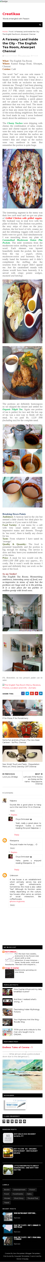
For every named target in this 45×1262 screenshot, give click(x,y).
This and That (33, 1198)
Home (5, 32)
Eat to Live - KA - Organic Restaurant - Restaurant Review (26, 1151)
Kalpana (13, 801)
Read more (17, 1218)
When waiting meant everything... (25, 1213)
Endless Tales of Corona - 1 (17, 1047)
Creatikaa (11, 14)
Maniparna (14, 841)
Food (11, 32)
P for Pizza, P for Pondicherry (15, 718)
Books (7, 1190)
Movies (7, 1198)
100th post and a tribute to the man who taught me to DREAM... (27, 1032)
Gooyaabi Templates (21, 1256)
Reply (12, 811)
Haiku (29, 1194)
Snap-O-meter (12, 968)
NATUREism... (11, 952)
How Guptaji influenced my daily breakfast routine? (28, 990)
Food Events (18, 1194)
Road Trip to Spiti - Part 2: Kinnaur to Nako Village (27, 1226)
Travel (6, 1203)
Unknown (14, 875)
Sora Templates (18, 1253)
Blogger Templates (33, 1253)
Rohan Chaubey (22, 1259)
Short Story (18, 1198)
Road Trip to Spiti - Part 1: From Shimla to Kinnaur (27, 1238)
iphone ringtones (17, 901)
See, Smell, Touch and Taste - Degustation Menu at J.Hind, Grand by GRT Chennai (20, 765)
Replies (14, 815)
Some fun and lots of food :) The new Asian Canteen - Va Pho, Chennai (21, 741)
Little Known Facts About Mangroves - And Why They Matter (26, 1168)
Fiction (32, 1190)
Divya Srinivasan (23, 819)
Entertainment (19, 1190)
